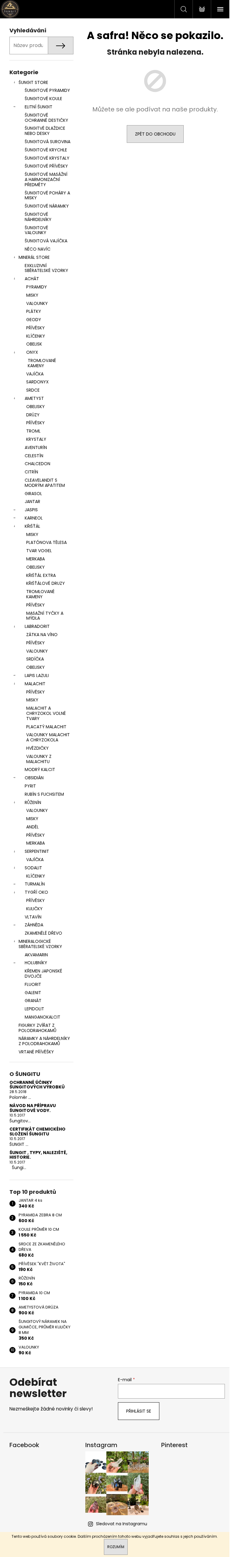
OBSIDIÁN (34, 778)
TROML (33, 431)
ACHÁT (32, 279)
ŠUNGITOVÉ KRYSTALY (47, 158)
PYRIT (30, 786)
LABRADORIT (37, 626)
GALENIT (33, 993)
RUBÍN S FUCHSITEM (44, 794)
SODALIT (33, 868)
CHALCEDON (37, 464)
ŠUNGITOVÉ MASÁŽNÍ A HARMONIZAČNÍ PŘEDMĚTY (46, 179)
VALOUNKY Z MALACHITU (38, 759)
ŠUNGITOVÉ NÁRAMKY (47, 206)
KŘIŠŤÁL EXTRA (41, 575)
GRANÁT (33, 1001)
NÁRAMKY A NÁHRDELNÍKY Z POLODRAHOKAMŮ (44, 1041)
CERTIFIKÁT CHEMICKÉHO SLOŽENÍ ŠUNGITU (37, 1131)
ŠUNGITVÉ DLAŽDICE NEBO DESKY (45, 130)
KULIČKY (34, 909)
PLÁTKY (33, 311)
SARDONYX (37, 382)
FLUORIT (33, 984)
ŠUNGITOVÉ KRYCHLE (46, 150)
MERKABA (35, 559)
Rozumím (115, 1546)
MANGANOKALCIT (42, 1017)
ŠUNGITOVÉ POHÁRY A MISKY (47, 195)
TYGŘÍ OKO (36, 892)
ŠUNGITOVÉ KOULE (43, 99)
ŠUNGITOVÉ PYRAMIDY (47, 90)
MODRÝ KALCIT (40, 769)
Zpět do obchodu (155, 134)
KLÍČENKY (35, 336)
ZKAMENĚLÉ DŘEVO (43, 933)
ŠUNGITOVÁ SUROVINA (47, 142)
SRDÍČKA (35, 659)
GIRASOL (33, 494)
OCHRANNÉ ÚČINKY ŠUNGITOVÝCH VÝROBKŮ (37, 1085)
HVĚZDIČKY (37, 748)
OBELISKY (35, 407)
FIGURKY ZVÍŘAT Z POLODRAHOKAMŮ (37, 1028)
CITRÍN (31, 472)
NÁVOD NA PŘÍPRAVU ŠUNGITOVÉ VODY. (32, 1108)
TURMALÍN (35, 884)
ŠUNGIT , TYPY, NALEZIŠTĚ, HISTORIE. (38, 1155)
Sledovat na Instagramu (121, 1524)
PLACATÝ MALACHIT (46, 727)
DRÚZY (33, 415)
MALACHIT (35, 684)
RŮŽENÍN (33, 802)
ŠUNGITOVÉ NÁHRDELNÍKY (38, 217)
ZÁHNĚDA (34, 925)
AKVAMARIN (36, 955)
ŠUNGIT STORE (33, 82)
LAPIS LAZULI (37, 675)
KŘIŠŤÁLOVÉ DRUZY (45, 583)
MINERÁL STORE (34, 257)
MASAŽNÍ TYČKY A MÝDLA (44, 615)
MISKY (32, 295)
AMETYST (34, 398)
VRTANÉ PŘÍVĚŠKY (36, 1052)
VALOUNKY (37, 303)
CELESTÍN (34, 456)
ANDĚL (32, 827)
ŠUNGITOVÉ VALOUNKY (36, 230)
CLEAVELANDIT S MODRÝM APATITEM (45, 482)
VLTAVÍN (33, 917)
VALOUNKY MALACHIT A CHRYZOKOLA (48, 737)
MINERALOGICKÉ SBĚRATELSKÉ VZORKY (40, 944)
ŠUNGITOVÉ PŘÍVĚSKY (46, 166)
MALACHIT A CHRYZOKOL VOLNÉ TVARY (46, 713)
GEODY (33, 320)
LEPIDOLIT (34, 1009)
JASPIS (31, 510)
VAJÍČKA (35, 374)
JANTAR (32, 501)
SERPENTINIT (37, 851)
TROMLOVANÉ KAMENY (42, 363)
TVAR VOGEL (39, 551)
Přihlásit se (138, 1411)
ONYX (32, 352)
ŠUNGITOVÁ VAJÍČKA (46, 241)
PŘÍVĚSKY (35, 328)
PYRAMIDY (36, 287)
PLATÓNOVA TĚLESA (46, 542)
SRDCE (33, 390)
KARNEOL (34, 518)
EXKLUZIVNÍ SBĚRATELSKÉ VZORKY (46, 268)
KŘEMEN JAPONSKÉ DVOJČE (43, 973)
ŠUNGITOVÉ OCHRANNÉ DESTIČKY (46, 117)
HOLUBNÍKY (36, 963)
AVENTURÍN (36, 447)
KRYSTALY (36, 439)
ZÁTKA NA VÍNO (42, 635)
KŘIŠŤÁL (32, 526)
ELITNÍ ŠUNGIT (38, 107)
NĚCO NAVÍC (38, 249)
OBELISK (34, 344)
